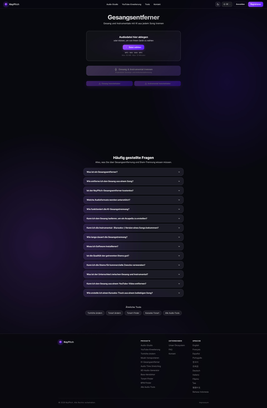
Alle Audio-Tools (172, 313)
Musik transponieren (150, 358)
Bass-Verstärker (148, 374)
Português (197, 358)
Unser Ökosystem (177, 345)
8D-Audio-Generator (150, 370)
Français (196, 349)
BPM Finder (146, 383)
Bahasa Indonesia (201, 392)
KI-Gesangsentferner (150, 362)
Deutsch (196, 370)
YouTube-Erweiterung (131, 4)
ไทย (194, 383)
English (196, 345)
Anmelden (240, 4)
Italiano (196, 375)
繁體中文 (196, 387)
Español (196, 353)
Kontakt (157, 4)
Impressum (204, 402)
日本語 (195, 366)
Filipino (196, 379)
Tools (147, 4)
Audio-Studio (112, 4)
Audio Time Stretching (151, 366)
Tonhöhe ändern (95, 313)
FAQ (170, 349)
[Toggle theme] (217, 4)
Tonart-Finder (133, 313)
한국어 (195, 362)
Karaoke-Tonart (152, 313)
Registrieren (255, 4)
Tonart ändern (114, 313)
